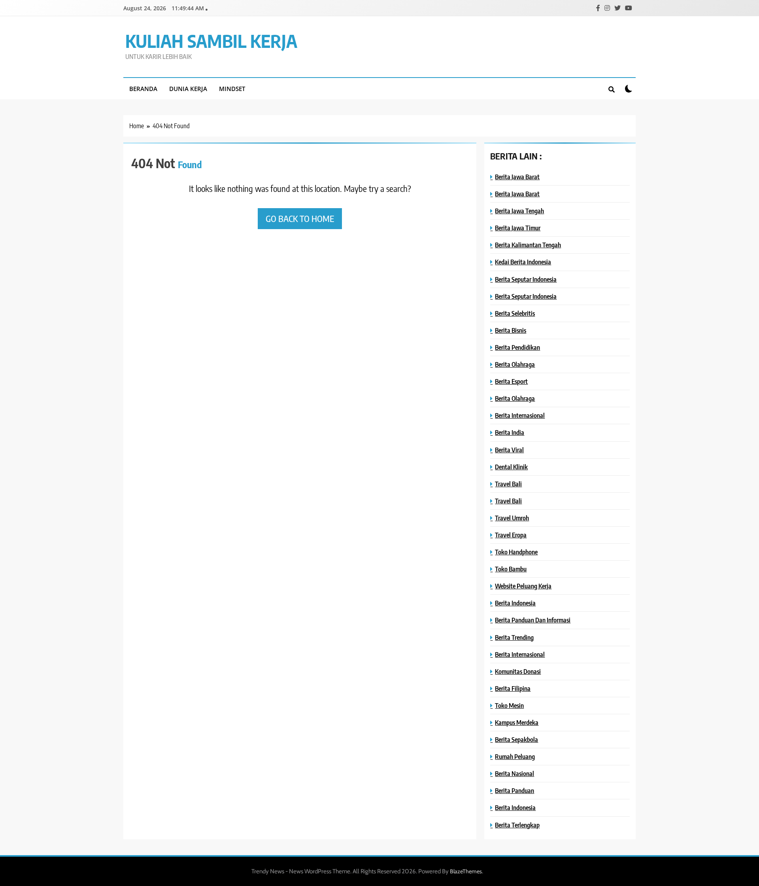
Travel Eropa (511, 535)
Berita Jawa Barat (517, 177)
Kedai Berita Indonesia (523, 262)
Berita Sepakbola (516, 739)
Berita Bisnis (510, 330)
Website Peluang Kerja (523, 586)
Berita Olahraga (515, 364)
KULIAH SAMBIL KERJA (211, 41)
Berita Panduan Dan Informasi (532, 620)
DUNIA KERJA (188, 89)
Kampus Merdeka (516, 722)
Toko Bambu (511, 569)
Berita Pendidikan (517, 347)
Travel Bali (508, 484)
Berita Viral (509, 450)
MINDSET (232, 89)
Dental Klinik (511, 467)
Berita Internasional (520, 415)
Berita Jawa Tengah (519, 211)
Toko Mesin (509, 705)
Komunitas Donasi (518, 671)
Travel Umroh (512, 518)
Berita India (509, 432)
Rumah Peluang (515, 756)
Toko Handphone (516, 552)
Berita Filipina (513, 688)
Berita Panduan (514, 790)
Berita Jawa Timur (517, 228)
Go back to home (300, 218)
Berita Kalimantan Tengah (528, 245)
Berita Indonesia (515, 603)
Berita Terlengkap (517, 825)
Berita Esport (511, 381)
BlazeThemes (466, 871)
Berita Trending (514, 637)
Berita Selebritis (515, 313)
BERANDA (143, 89)
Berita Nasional (514, 773)
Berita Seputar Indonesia (526, 279)
